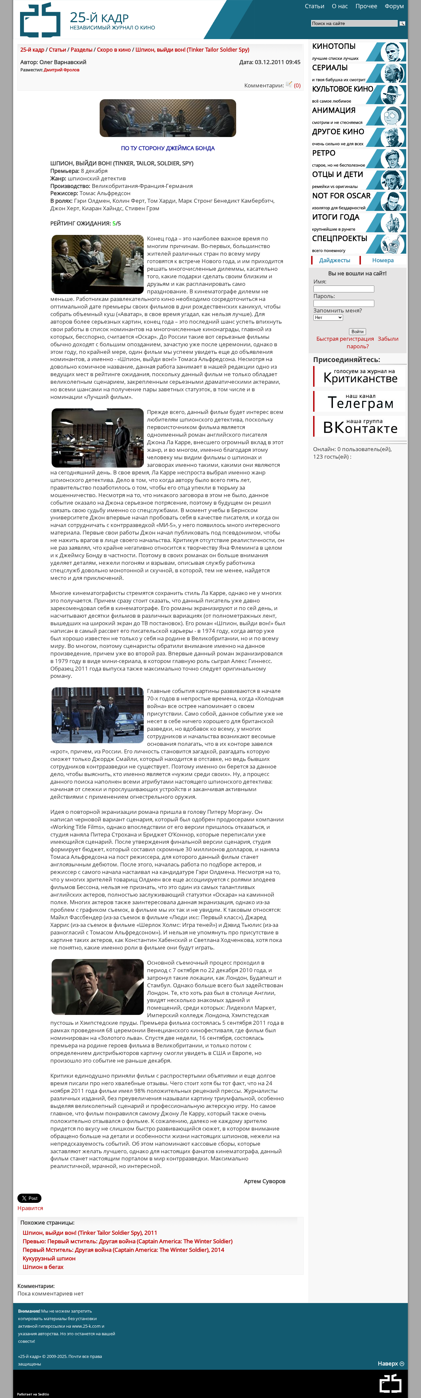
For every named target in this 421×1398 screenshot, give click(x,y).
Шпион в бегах (43, 1267)
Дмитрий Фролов (61, 70)
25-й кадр (32, 49)
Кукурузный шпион (49, 1258)
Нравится (30, 1208)
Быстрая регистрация (345, 338)
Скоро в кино (114, 49)
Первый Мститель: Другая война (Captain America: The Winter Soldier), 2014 (123, 1249)
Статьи (314, 6)
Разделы (81, 49)
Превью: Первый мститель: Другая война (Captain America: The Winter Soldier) (128, 1241)
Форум (394, 6)
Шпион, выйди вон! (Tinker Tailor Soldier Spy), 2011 (90, 1232)
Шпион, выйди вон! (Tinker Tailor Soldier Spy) (192, 49)
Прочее (366, 6)
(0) (297, 85)
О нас (340, 6)
